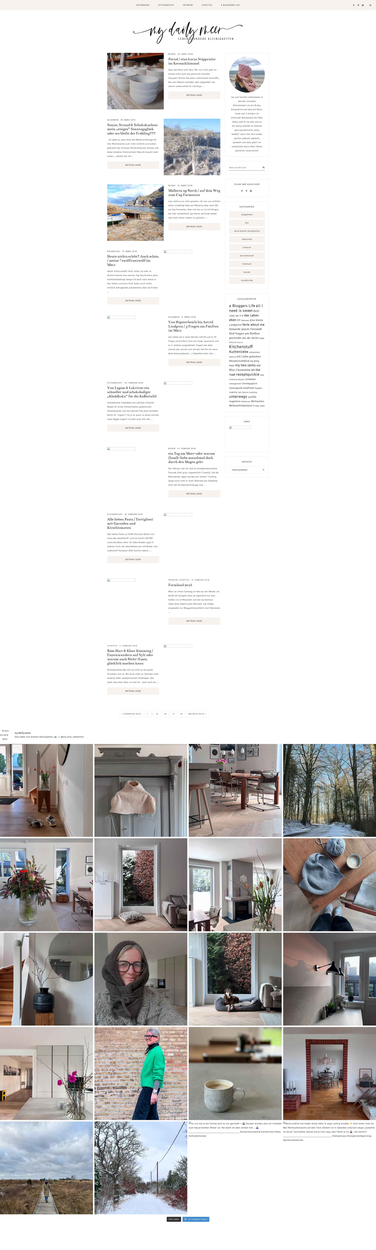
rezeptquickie (247, 374)
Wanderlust (245, 401)
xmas (262, 405)
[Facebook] (243, 190)
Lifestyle (184, 580)
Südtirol (245, 392)
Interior (173, 580)
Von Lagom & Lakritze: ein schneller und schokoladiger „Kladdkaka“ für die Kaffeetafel (131, 392)
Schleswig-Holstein (237, 379)
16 (165, 714)
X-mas (256, 405)
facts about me (253, 324)
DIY (247, 223)
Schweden (250, 379)
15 (157, 714)
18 (181, 714)
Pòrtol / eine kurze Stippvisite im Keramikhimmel (191, 61)
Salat (262, 375)
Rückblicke (113, 251)
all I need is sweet (246, 308)
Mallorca (232, 357)
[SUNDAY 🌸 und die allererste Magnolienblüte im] (46, 979)
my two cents (245, 365)
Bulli (256, 311)
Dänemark (245, 320)
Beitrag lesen (194, 95)
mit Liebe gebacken (249, 356)
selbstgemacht (235, 383)
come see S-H (236, 315)
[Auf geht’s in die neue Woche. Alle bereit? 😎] (235, 790)
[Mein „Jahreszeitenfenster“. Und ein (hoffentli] (140, 884)
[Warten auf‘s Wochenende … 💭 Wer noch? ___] (235, 979)
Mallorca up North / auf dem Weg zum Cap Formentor (194, 192)
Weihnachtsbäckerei (240, 405)
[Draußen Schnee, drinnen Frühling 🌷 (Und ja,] (235, 884)
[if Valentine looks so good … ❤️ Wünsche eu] (46, 884)
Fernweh (256, 329)
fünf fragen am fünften (244, 333)
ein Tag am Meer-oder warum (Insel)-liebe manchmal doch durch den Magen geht (191, 457)
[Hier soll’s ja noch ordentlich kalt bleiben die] (140, 790)
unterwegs (238, 396)
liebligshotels (254, 352)
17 (173, 714)
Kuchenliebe (238, 351)
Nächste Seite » (197, 714)
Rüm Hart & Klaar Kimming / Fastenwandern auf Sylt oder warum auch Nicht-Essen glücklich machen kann (130, 657)
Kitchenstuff (114, 383)
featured (247, 239)
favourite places (239, 329)
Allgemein (113, 120)
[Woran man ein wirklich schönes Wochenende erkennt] (140, 1073)
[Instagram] (251, 190)
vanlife (252, 397)
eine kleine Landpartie (247, 231)
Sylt (239, 392)
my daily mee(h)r (188, 32)
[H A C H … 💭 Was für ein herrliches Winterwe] (46, 790)
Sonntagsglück (249, 383)
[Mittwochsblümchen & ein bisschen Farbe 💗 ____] (46, 1073)
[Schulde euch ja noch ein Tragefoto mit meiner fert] (140, 979)
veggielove (235, 401)
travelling (253, 392)
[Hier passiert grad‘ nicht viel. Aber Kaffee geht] (235, 1073)
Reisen (172, 54)
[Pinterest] (247, 190)
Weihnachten (257, 401)
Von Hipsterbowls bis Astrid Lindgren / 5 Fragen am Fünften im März (193, 326)
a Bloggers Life (242, 305)
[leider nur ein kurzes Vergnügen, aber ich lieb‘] (140, 1167)
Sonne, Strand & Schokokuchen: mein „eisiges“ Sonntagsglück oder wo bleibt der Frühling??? (132, 129)
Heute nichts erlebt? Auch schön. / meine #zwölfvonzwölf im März (133, 260)
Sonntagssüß (235, 388)
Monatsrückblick (239, 361)
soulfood (248, 388)
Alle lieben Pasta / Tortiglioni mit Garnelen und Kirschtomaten (130, 523)
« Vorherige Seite (131, 714)
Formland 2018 (180, 585)
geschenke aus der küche (243, 337)
